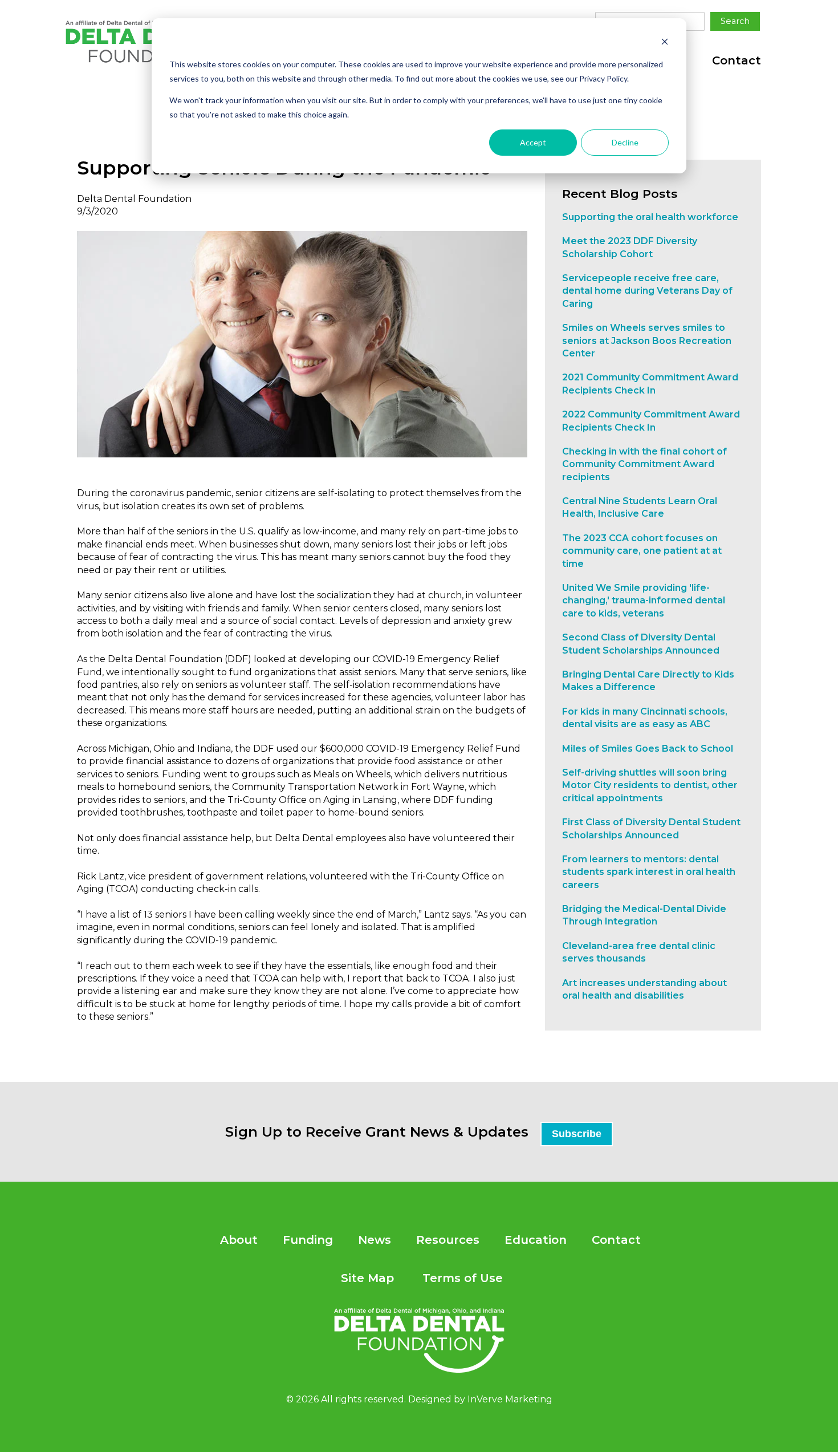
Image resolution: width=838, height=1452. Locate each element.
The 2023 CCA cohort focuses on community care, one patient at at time (642, 551)
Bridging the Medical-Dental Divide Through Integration (644, 915)
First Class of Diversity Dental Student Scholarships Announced (651, 828)
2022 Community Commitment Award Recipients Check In (651, 420)
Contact (736, 60)
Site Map (367, 1278)
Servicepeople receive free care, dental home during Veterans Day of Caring (647, 291)
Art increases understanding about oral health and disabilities (644, 989)
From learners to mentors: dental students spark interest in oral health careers (648, 872)
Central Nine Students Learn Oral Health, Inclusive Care (639, 507)
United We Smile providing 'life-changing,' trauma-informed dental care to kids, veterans (643, 600)
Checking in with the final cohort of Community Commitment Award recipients (644, 464)
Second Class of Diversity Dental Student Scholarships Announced (640, 643)
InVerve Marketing (509, 1399)
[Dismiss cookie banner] (665, 43)
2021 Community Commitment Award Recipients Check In (650, 383)
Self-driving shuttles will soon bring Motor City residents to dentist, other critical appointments (650, 785)
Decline (625, 142)
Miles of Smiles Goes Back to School (647, 748)
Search (735, 21)
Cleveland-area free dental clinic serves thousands (638, 952)
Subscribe (576, 1133)
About (239, 1240)
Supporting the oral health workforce (650, 217)
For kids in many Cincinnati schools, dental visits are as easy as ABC (644, 717)
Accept (533, 142)
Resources (447, 1240)
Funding (308, 1240)
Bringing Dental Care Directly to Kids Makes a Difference (648, 680)
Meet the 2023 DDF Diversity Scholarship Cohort (629, 247)
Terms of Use (462, 1278)
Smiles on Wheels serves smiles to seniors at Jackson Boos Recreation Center (646, 340)
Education (536, 1240)
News (374, 1240)
